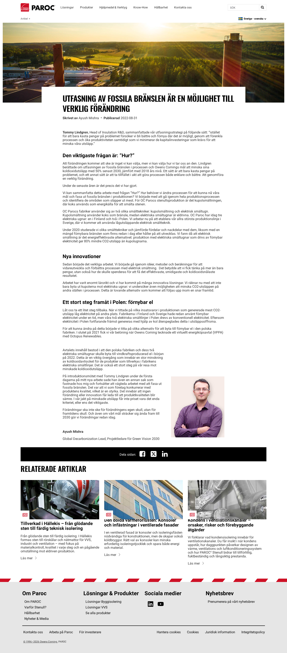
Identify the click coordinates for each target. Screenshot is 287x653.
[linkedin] (150, 604)
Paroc (38, 7)
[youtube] (160, 604)
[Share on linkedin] (165, 455)
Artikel (24, 18)
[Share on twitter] (153, 456)
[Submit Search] (262, 7)
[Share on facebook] (142, 455)
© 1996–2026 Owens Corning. (40, 641)
